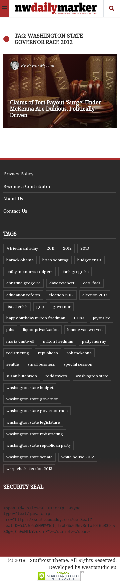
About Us (13, 199)
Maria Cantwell (20, 341)
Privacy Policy (18, 174)
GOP (40, 306)
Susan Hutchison (21, 375)
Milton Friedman (58, 341)
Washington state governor (32, 398)
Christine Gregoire (23, 282)
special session (78, 364)
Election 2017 (94, 294)
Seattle (12, 364)
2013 (84, 248)
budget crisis (89, 259)
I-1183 (79, 317)
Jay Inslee (101, 317)
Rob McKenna (79, 352)
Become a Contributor (27, 186)
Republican (48, 352)
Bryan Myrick (40, 65)
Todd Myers (56, 375)
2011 (50, 248)
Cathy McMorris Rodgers (29, 271)
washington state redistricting (34, 433)
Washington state (92, 375)
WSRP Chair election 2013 (29, 468)
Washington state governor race (37, 410)
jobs (10, 329)
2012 (67, 248)
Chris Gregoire (75, 271)
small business (41, 364)
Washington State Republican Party (38, 445)
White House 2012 (77, 456)
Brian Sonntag (55, 259)
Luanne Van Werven (85, 329)
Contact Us (15, 211)
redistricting (17, 352)
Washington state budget (29, 387)
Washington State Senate (29, 456)
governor (62, 306)
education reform (23, 294)
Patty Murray (94, 341)
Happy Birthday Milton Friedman (35, 317)
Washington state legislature (33, 422)
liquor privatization (41, 329)
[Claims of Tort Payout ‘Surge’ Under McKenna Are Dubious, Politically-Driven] (60, 91)
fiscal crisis (17, 306)
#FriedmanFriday (22, 248)
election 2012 (61, 294)
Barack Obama (20, 259)
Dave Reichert (61, 282)
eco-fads (92, 282)
